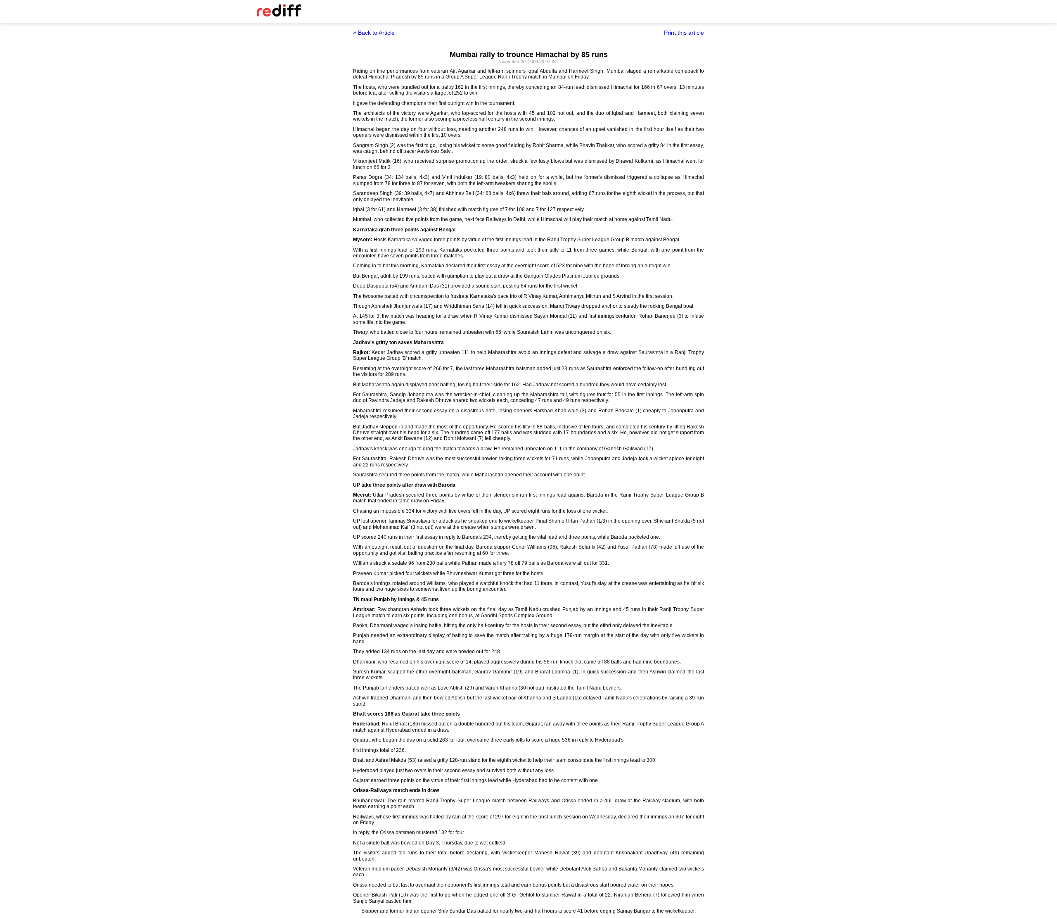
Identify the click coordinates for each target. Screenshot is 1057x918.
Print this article (684, 32)
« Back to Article (374, 32)
